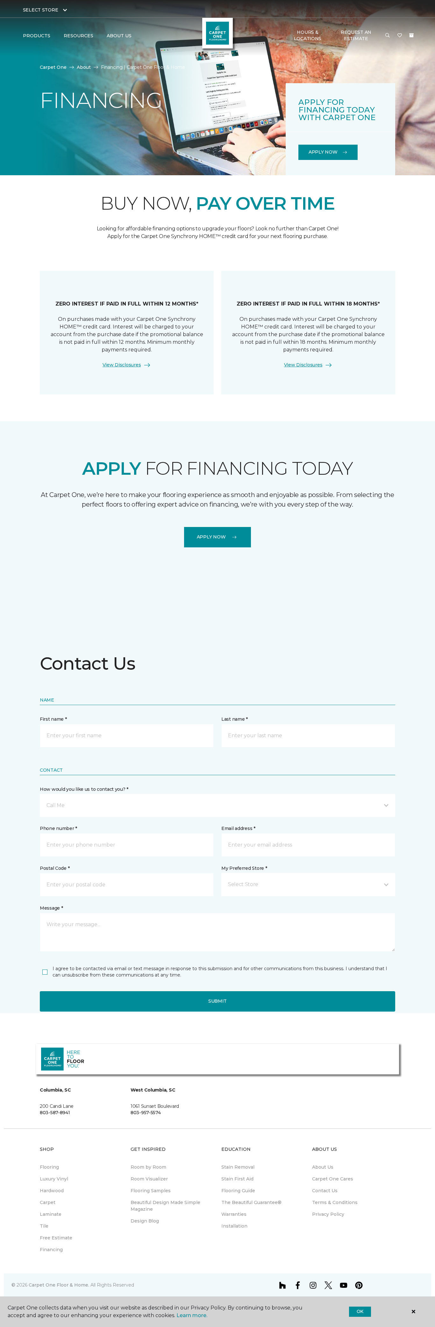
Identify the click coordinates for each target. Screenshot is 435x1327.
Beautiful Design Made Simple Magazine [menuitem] (165, 1206)
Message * (51, 908)
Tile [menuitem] (44, 1226)
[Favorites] (400, 36)
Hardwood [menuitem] (52, 1191)
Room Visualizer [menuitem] (149, 1179)
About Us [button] (119, 36)
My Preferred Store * (244, 868)
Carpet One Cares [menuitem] (332, 1179)
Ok (360, 1311)
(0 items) (411, 35)
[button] (388, 36)
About (84, 67)
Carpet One (53, 67)
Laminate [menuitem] (50, 1214)
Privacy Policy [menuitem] (328, 1214)
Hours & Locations (307, 35)
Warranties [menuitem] (233, 1214)
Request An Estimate (356, 35)
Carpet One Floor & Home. (59, 1285)
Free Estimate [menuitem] (56, 1238)
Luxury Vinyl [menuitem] (54, 1179)
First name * (53, 719)
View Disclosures (122, 365)
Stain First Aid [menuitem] (237, 1179)
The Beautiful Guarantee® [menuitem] (251, 1202)
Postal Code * (54, 868)
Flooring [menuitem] (49, 1167)
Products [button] (36, 36)
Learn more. (191, 1315)
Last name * (234, 719)
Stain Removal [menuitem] (237, 1167)
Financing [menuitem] (51, 1249)
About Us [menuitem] (322, 1167)
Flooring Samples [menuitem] (151, 1191)
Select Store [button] (40, 10)
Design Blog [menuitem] (145, 1221)
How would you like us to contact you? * (84, 789)
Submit (217, 1001)
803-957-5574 (146, 1112)
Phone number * (58, 828)
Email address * (238, 828)
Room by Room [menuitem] (148, 1167)
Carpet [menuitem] (47, 1202)
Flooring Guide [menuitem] (238, 1191)
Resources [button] (78, 36)
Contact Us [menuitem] (325, 1191)
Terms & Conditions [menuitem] (335, 1202)
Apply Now (323, 152)
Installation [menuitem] (234, 1226)
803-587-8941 (55, 1112)
